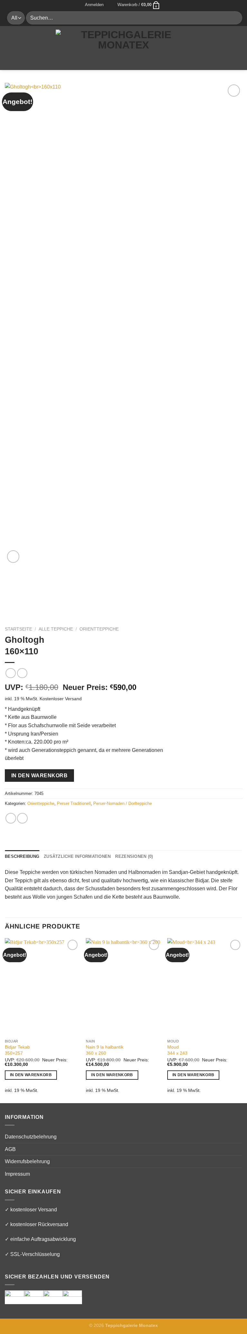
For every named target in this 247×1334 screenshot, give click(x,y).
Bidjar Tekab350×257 (17, 1050)
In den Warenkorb (39, 775)
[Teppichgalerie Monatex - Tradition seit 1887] (123, 47)
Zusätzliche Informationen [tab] (77, 856)
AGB (10, 1149)
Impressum (17, 1174)
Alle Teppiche (56, 629)
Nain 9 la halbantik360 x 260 (105, 1050)
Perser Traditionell (74, 803)
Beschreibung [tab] (22, 856)
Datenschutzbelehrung (31, 1136)
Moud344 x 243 (177, 1050)
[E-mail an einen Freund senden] (22, 818)
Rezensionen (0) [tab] (134, 856)
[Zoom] (13, 556)
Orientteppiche (99, 629)
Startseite (18, 629)
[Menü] (9, 48)
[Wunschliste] (110, 5)
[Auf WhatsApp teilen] (10, 818)
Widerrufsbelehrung (27, 1161)
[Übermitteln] (234, 18)
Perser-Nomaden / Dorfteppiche (122, 803)
